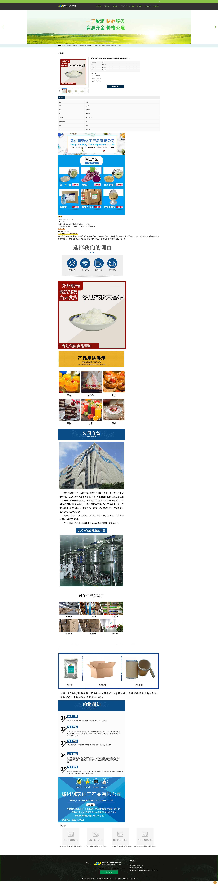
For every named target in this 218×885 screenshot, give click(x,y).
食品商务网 (125, 878)
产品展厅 (75, 45)
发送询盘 (109, 872)
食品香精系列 (82, 45)
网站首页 (69, 45)
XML (113, 878)
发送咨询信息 (115, 86)
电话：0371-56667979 (137, 865)
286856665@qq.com (140, 867)
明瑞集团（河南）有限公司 (88, 878)
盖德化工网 (133, 878)
